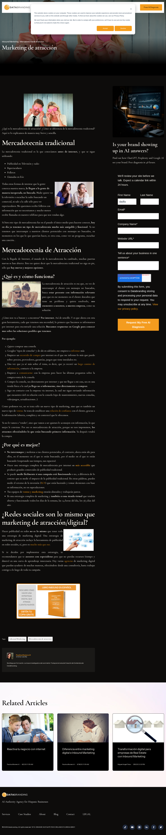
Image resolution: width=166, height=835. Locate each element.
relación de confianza (60, 410)
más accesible (83, 465)
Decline (123, 28)
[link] (17, 7)
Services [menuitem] (6, 814)
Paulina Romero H (23, 655)
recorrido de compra (30, 355)
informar (75, 350)
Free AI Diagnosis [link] (151, 7)
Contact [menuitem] (70, 814)
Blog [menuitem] (56, 814)
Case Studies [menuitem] (24, 814)
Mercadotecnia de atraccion (32, 41)
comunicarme (26, 372)
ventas (19, 410)
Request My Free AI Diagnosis (138, 324)
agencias (68, 561)
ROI (43, 483)
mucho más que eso (40, 544)
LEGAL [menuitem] (87, 814)
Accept (105, 28)
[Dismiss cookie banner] (131, 9)
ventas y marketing (33, 491)
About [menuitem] (42, 814)
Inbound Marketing (10, 41)
